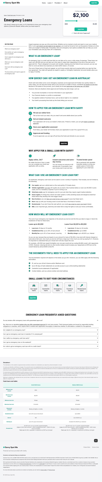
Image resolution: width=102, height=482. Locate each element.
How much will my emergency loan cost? (14, 67)
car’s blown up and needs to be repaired (48, 46)
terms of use (52, 469)
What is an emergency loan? (12, 49)
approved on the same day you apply (78, 86)
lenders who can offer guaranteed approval (32, 324)
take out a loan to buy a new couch (57, 199)
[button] (33, 298)
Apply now (64, 143)
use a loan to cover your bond (77, 204)
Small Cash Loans (11, 15)
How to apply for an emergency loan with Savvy (14, 57)
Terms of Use (95, 447)
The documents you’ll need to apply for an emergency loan (15, 72)
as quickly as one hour (90, 84)
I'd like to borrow (81, 11)
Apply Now (94, 3)
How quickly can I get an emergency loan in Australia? (14, 52)
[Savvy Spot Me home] (11, 3)
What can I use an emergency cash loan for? (14, 62)
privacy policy (44, 469)
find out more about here (25, 463)
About (65, 3)
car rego (47, 188)
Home (44, 3)
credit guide (41, 463)
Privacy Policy (87, 447)
